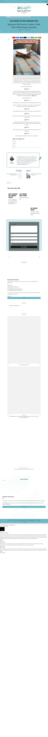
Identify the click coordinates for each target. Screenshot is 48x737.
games (21, 195)
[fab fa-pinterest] (6, 1)
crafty (10, 194)
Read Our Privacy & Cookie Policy (9, 525)
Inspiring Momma (14, 520)
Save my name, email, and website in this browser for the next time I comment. (23, 244)
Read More (24, 506)
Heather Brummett (21, 29)
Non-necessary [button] (2, 546)
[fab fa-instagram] (5, 1)
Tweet (15, 141)
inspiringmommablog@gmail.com (14, 305)
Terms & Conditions (24, 521)
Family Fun (24, 194)
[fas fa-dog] (8, 1)
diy (9, 195)
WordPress (39, 520)
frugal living (13, 195)
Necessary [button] (1, 539)
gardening (35, 208)
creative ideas (14, 194)
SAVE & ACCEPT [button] (2, 552)
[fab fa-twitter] (3, 1)
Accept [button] (3, 525)
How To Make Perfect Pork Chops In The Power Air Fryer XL (24, 469)
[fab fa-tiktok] (7, 1)
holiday (25, 195)
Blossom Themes (31, 520)
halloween (10, 197)
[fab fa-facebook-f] (2, 1)
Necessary (2, 541)
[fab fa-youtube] (4, 1)
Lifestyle (32, 209)
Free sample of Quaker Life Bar (24, 364)
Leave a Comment (27, 29)
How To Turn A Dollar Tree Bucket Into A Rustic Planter (35, 213)
